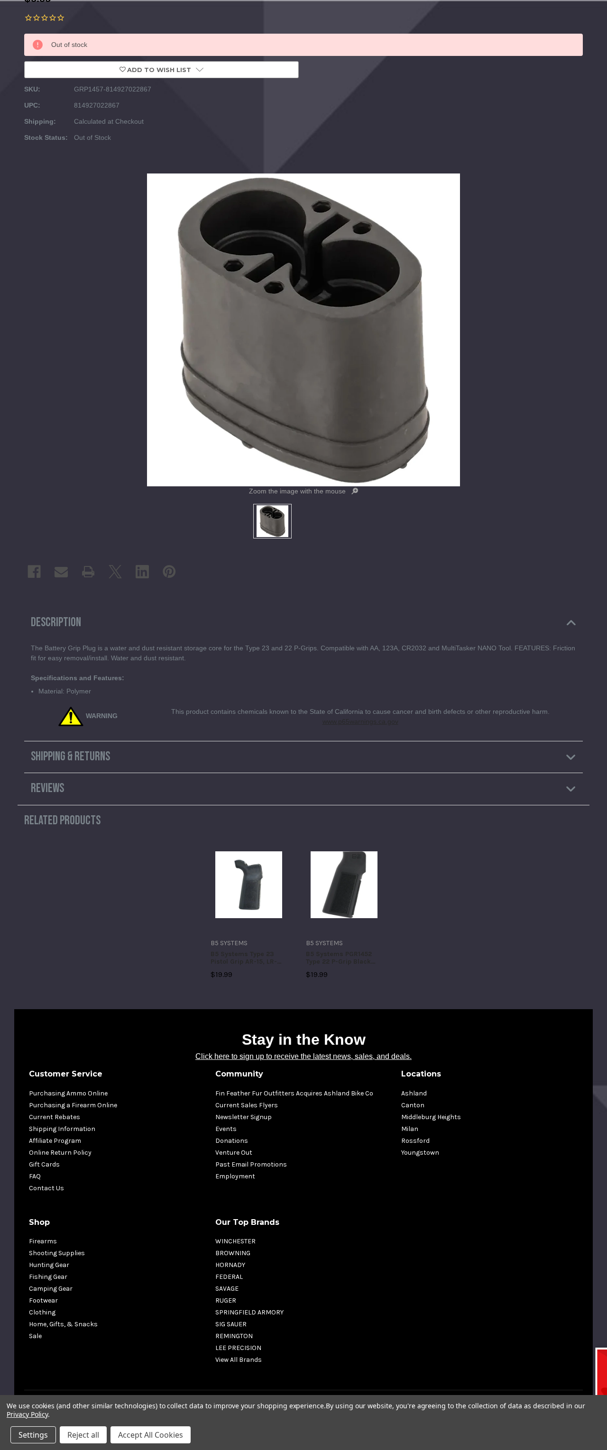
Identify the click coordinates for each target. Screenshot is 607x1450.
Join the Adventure (399, 807)
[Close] (484, 641)
